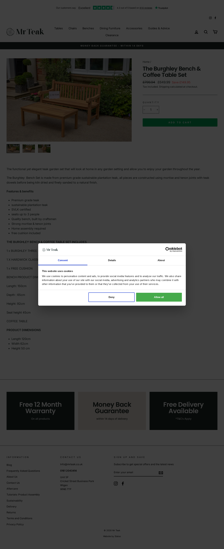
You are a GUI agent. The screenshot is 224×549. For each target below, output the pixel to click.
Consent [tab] (63, 260)
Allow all (159, 297)
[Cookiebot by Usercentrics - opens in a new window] (167, 249)
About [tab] (161, 260)
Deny (111, 297)
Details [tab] (112, 260)
